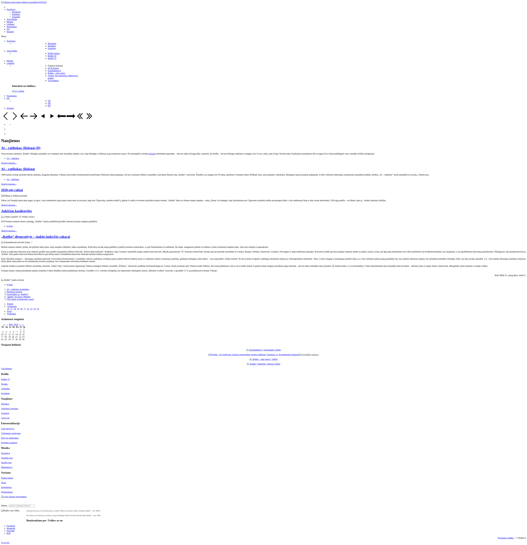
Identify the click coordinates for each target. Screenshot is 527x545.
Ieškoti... (5, 505)
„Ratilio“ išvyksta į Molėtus (18, 297)
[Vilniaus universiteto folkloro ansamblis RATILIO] (24, 2)
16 (8, 309)
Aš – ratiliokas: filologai (18, 169)
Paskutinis (11, 314)
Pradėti (10, 304)
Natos (3, 483)
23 (31, 309)
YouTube (11, 531)
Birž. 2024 (13, 324)
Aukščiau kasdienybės (16, 211)
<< (4, 324)
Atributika (5, 389)
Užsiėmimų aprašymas (11, 433)
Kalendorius (6, 487)
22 (28, 309)
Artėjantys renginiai (9, 408)
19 (18, 309)
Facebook (11, 526)
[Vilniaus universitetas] (13, 497)
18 (15, 309)
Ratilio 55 (5, 379)
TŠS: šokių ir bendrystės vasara (20, 299)
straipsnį (152, 154)
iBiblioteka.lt (6, 467)
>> (23, 324)
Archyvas (5, 418)
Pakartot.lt (5, 453)
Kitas (9, 311)
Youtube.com (7, 458)
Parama (4, 384)
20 (21, 309)
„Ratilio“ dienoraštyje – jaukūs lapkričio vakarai (35, 236)
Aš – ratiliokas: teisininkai (18, 289)
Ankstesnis (12, 306)
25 (38, 309)
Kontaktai (5, 393)
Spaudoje (5, 413)
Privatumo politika (506, 538)
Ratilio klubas (7, 478)
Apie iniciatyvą (7, 429)
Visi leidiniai (6, 368)
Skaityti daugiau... (9, 163)
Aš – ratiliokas (13, 158)
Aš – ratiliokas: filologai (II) (20, 148)
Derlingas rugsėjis (14, 292)
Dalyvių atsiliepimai (9, 438)
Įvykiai (10, 226)
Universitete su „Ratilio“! (17, 294)
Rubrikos (5, 404)
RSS (9, 533)
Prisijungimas (7, 492)
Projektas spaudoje (9, 443)
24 (34, 309)
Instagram (11, 528)
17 (11, 309)
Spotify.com (6, 462)
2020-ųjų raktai (12, 190)
